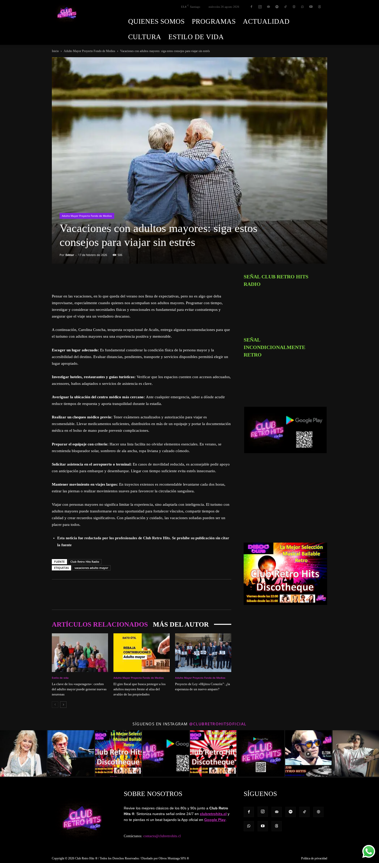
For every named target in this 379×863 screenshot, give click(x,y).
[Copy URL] (116, 278)
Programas (214, 21)
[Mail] (268, 6)
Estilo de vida (196, 37)
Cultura (144, 37)
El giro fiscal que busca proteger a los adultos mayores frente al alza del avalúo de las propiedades (139, 689)
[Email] (92, 278)
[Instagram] (260, 6)
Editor (69, 255)
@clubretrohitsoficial (217, 723)
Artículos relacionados (100, 624)
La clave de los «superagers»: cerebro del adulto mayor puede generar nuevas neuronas (79, 689)
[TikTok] (285, 6)
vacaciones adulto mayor (91, 568)
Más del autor (181, 624)
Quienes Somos (156, 21)
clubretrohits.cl (213, 814)
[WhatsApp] (302, 6)
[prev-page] (55, 704)
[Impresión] (104, 278)
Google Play (215, 820)
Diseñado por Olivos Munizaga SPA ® (165, 858)
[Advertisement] (285, 500)
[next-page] (63, 704)
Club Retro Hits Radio (84, 561)
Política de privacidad (314, 858)
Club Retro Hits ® (86, 858)
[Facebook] (251, 6)
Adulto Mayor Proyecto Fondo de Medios (89, 51)
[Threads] (319, 6)
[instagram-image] (23, 753)
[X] (69, 278)
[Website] (294, 6)
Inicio (55, 51)
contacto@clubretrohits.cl (162, 836)
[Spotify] (277, 6)
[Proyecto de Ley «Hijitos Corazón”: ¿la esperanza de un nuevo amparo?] (203, 652)
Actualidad (266, 21)
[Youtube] (311, 6)
